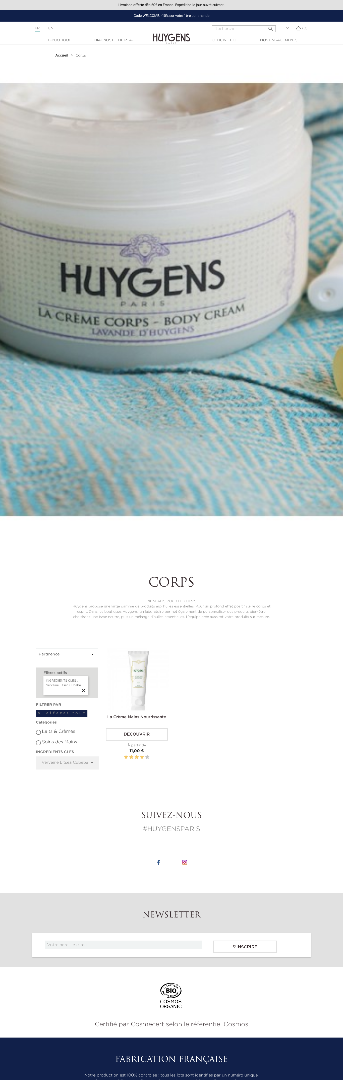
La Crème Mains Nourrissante (136, 717)
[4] (142, 757)
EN (50, 28)
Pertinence (67, 654)
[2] (131, 757)
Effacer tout (61, 713)
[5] (147, 757)
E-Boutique (59, 40)
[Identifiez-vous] (287, 28)
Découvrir (137, 734)
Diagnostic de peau (114, 40)
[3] (137, 757)
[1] (126, 757)
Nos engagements (279, 40)
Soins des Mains (59, 742)
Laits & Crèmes (58, 731)
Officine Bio (224, 40)
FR (37, 28)
